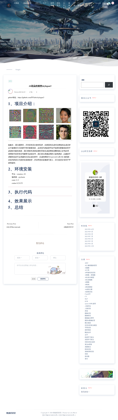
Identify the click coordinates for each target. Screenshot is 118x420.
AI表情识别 (88, 292)
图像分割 (88, 313)
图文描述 (88, 323)
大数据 (16, 3)
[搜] (109, 85)
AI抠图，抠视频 (90, 275)
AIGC (86, 263)
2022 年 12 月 (89, 246)
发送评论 (43, 279)
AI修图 (87, 268)
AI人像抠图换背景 (91, 265)
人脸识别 (88, 308)
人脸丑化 (88, 306)
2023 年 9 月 (89, 232)
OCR (86, 301)
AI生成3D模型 (89, 277)
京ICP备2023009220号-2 (50, 415)
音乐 (86, 359)
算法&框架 (27, 3)
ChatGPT (88, 294)
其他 (74, 4)
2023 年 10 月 (89, 229)
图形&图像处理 (90, 320)
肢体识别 (88, 349)
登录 (105, 4)
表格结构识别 (89, 351)
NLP (44, 3)
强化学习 (58, 4)
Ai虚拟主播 (88, 289)
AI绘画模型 (88, 287)
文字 (86, 335)
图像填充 (88, 315)
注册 (105, 7)
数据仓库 (88, 332)
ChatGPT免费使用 (81, 4)
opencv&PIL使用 (90, 304)
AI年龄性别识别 (90, 272)
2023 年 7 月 (89, 236)
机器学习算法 (89, 337)
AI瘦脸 (87, 282)
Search (98, 3)
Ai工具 (64, 5)
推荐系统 (52, 4)
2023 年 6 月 (89, 239)
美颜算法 (88, 347)
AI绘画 (87, 284)
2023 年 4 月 (89, 244)
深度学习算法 (89, 339)
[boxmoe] (8, 5)
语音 (86, 354)
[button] (33, 279)
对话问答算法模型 (91, 325)
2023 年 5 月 (89, 241)
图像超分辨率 (89, 318)
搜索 (83, 80)
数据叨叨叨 (57, 413)
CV (37, 3)
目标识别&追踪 (90, 342)
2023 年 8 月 (89, 234)
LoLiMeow (73, 413)
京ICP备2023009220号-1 (67, 415)
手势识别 (88, 327)
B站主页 (90, 4)
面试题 (69, 5)
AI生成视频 (88, 280)
